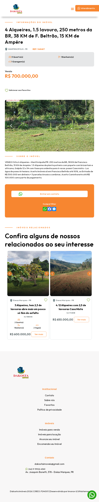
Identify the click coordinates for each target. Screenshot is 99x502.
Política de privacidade (49, 409)
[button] (72, 8)
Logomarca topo (37, 8)
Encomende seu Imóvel (49, 444)
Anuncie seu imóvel (49, 439)
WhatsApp (91, 492)
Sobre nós (49, 400)
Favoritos (49, 405)
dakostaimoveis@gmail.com (49, 464)
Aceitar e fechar (49, 494)
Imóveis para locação (49, 434)
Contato (49, 395)
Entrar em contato (49, 194)
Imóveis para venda (49, 429)
